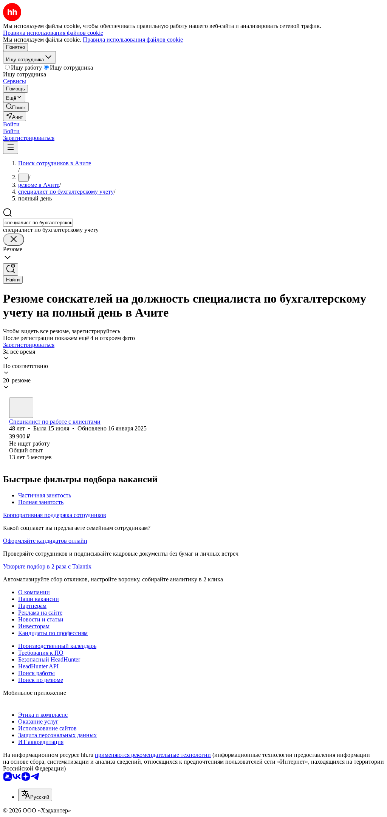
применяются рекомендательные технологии (153, 755)
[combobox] (38, 223)
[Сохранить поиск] (10, 269)
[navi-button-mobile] (10, 147)
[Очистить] (13, 239)
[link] (16, 107)
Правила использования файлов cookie (133, 39)
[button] (11, 124)
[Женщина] (21, 408)
